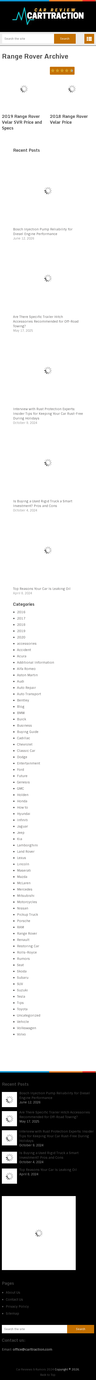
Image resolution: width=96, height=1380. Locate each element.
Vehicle (23, 1022)
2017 (21, 618)
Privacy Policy (17, 1306)
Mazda (22, 877)
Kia (19, 839)
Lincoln (23, 864)
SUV (20, 984)
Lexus (21, 858)
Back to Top (47, 1375)
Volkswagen (26, 1028)
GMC (20, 788)
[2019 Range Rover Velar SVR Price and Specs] (24, 89)
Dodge (22, 757)
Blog (20, 706)
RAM (20, 927)
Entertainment (28, 763)
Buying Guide (27, 732)
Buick (21, 719)
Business (24, 725)
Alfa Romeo (26, 669)
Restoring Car (28, 946)
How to (22, 807)
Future (22, 776)
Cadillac (23, 738)
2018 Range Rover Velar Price (69, 119)
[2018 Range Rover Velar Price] (72, 89)
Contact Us (14, 1299)
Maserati (24, 870)
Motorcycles (27, 902)
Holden (22, 795)
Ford (20, 769)
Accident (24, 650)
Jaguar (22, 826)
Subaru (22, 977)
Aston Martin (27, 675)
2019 (21, 631)
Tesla (21, 996)
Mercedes (24, 889)
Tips (20, 1003)
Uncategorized (28, 1015)
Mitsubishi (25, 896)
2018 (21, 625)
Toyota (22, 1009)
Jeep (20, 833)
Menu (89, 39)
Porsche (23, 921)
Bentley (23, 700)
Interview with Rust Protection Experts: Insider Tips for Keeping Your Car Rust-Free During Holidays (48, 413)
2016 (21, 612)
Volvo (21, 1034)
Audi (20, 681)
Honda (22, 801)
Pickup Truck (27, 914)
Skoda (22, 971)
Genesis (23, 782)
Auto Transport (29, 694)
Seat (20, 965)
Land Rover (25, 851)
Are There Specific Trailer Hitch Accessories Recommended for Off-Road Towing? (46, 321)
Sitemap (12, 1313)
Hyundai (23, 814)
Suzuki (22, 990)
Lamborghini (27, 845)
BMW (21, 713)
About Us (13, 1292)
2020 (21, 637)
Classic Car (26, 751)
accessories (27, 643)
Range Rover (27, 933)
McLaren (24, 883)
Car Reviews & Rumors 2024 (35, 1369)
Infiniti (22, 820)
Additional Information (35, 662)
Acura (21, 656)
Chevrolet (24, 744)
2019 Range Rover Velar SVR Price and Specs (22, 122)
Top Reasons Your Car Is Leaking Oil (42, 589)
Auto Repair (26, 688)
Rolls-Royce (27, 952)
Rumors (23, 959)
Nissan (22, 908)
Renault (23, 940)
